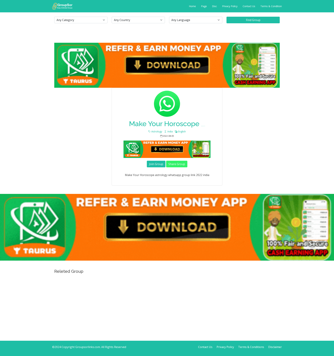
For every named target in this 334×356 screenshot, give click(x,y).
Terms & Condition (271, 6)
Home (192, 6)
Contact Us (249, 6)
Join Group (156, 164)
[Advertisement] (167, 299)
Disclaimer (275, 347)
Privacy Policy (229, 6)
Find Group (253, 20)
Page (204, 6)
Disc (214, 6)
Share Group (176, 164)
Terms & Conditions (251, 347)
